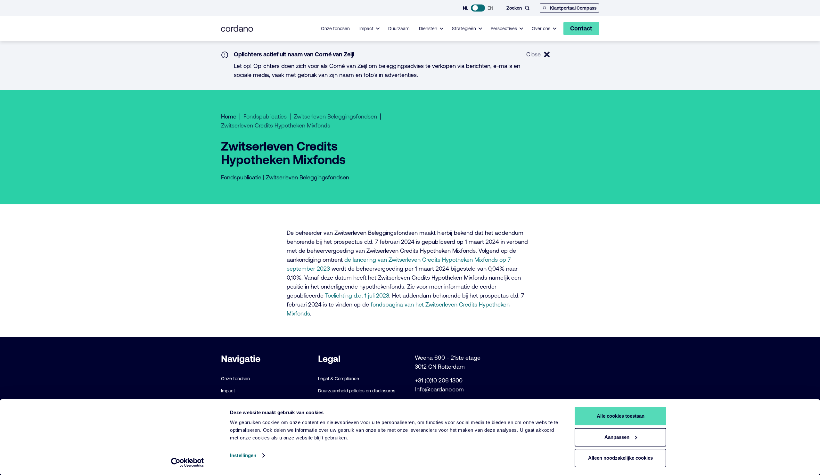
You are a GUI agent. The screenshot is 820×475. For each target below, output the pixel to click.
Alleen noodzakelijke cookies (620, 458)
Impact (228, 390)
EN (490, 8)
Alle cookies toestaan (620, 416)
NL (465, 8)
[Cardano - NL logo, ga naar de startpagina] (237, 28)
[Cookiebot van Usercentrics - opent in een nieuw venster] (188, 462)
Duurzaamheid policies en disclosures (356, 390)
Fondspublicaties (265, 116)
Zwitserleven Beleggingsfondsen (335, 116)
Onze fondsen (335, 28)
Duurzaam (398, 28)
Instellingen (243, 455)
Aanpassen (616, 437)
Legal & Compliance (338, 378)
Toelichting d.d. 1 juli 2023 (357, 295)
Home (228, 116)
